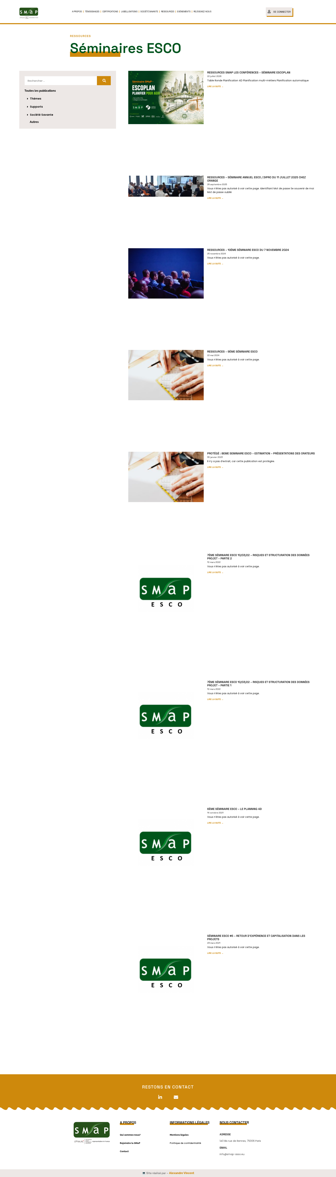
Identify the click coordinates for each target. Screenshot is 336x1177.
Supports (36, 107)
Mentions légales (179, 1135)
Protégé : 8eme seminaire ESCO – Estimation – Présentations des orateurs (261, 453)
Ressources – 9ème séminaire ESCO (232, 351)
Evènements (184, 11)
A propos (77, 11)
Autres (34, 122)
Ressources (167, 11)
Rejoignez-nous (202, 11)
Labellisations (129, 11)
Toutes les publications (40, 90)
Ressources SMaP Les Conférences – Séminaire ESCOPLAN (248, 72)
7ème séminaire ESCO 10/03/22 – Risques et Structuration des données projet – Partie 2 (258, 556)
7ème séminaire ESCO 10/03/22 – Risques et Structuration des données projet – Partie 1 (258, 683)
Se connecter (282, 11)
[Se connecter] (269, 11)
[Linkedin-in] (160, 1097)
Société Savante (149, 11)
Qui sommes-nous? (130, 1135)
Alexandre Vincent (181, 1173)
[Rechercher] (104, 80)
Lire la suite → (215, 86)
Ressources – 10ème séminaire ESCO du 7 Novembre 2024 (248, 250)
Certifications (110, 11)
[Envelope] (176, 1097)
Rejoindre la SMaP (130, 1143)
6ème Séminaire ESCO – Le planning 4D (234, 809)
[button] (67, 99)
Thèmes (35, 98)
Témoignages (92, 11)
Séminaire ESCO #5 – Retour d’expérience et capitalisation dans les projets (256, 937)
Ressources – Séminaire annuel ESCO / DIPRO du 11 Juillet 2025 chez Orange (256, 178)
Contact (124, 1151)
